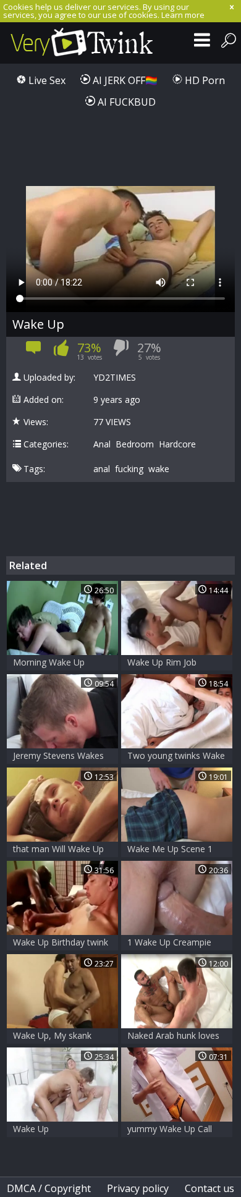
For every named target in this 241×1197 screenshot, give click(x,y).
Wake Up (31, 1129)
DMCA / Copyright (49, 1188)
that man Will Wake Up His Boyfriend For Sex (58, 850)
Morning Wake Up (49, 662)
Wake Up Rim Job (162, 662)
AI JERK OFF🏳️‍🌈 (124, 80)
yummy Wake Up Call (169, 1129)
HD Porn (203, 80)
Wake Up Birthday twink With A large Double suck (60, 943)
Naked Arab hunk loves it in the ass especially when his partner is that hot (174, 1037)
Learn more (183, 14)
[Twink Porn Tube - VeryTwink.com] (82, 43)
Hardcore (177, 444)
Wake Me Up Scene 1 (170, 849)
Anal (102, 444)
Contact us (209, 1188)
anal (101, 469)
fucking (129, 469)
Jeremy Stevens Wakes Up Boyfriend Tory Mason (58, 757)
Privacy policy (138, 1188)
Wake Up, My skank (52, 1035)
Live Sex (46, 80)
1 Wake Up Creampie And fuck (169, 943)
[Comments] (34, 351)
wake (158, 469)
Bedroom (135, 444)
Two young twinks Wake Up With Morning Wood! (176, 757)
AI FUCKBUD (125, 102)
